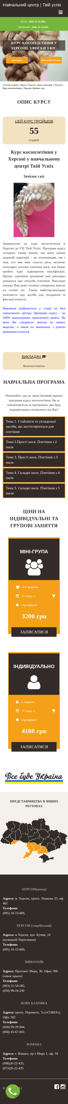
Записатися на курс (51, 60)
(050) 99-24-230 (13, 990)
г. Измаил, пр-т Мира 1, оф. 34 (36, 1053)
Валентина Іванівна (34, 366)
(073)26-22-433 (13, 1068)
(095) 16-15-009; (37, 21)
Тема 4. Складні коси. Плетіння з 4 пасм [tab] (33, 475)
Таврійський (24, 26)
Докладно (17, 60)
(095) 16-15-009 (13, 913)
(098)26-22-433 (13, 1063)
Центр (23, 21)
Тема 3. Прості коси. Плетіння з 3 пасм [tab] (32, 459)
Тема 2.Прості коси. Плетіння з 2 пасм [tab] (31, 444)
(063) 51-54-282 (13, 986)
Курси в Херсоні (27, 85)
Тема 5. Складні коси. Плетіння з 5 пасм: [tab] (33, 490)
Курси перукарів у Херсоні (50, 85)
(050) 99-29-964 (13, 1027)
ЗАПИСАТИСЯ (34, 632)
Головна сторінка (10, 85)
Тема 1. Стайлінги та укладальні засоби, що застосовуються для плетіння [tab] (31, 426)
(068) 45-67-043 (13, 1032)
